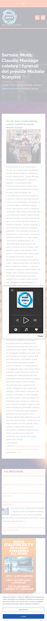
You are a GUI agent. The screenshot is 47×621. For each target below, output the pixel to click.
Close (40, 336)
